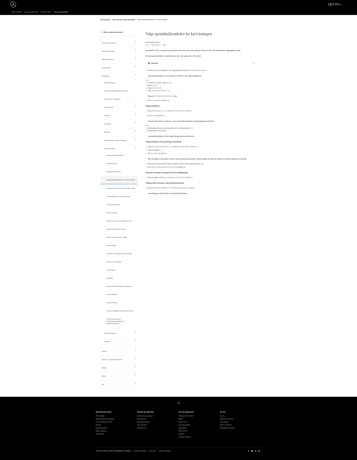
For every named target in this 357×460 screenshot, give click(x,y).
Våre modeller (100, 416)
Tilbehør (181, 434)
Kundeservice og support (145, 416)
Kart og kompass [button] (109, 149)
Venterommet (141, 419)
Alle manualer (105, 20)
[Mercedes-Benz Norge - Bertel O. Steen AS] (13, 4)
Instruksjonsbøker (184, 425)
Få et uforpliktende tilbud (104, 422)
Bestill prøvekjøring (143, 422)
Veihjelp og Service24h (185, 416)
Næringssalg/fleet (101, 428)
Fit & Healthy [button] (106, 68)
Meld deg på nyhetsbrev (227, 428)
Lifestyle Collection (184, 437)
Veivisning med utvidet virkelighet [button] (115, 140)
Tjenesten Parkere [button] (110, 333)
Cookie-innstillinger (164, 451)
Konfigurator (100, 434)
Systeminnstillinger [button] (108, 51)
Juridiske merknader (140, 451)
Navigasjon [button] (105, 76)
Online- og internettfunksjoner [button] (112, 360)
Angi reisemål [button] (108, 107)
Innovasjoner (224, 422)
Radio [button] (104, 376)
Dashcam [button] (107, 341)
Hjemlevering (141, 428)
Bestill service (182, 422)
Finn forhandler (142, 425)
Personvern (152, 451)
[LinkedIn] (259, 451)
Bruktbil (98, 425)
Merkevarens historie (226, 419)
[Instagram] (255, 451)
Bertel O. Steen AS (226, 425)
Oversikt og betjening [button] (109, 43)
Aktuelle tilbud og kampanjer (105, 419)
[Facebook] (248, 451)
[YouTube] (252, 451)
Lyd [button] (103, 384)
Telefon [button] (104, 351)
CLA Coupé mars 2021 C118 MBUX (123, 20)
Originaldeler (182, 428)
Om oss (222, 416)
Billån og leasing (101, 431)
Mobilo (180, 419)
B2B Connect (182, 431)
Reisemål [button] (107, 132)
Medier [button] (104, 368)
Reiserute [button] (107, 116)
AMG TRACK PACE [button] (108, 59)
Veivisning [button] (107, 124)
